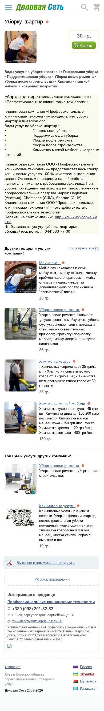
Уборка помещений (52, 579)
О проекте (13, 667)
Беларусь (88, 681)
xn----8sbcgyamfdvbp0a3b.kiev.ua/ (37, 621)
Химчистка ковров (55, 361)
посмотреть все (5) (84, 248)
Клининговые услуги (57, 506)
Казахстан (89, 688)
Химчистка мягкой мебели (62, 403)
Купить (86, 45)
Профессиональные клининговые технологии (51, 602)
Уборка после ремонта (59, 310)
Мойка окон (50, 263)
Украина (87, 674)
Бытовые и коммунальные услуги (46, 562)
